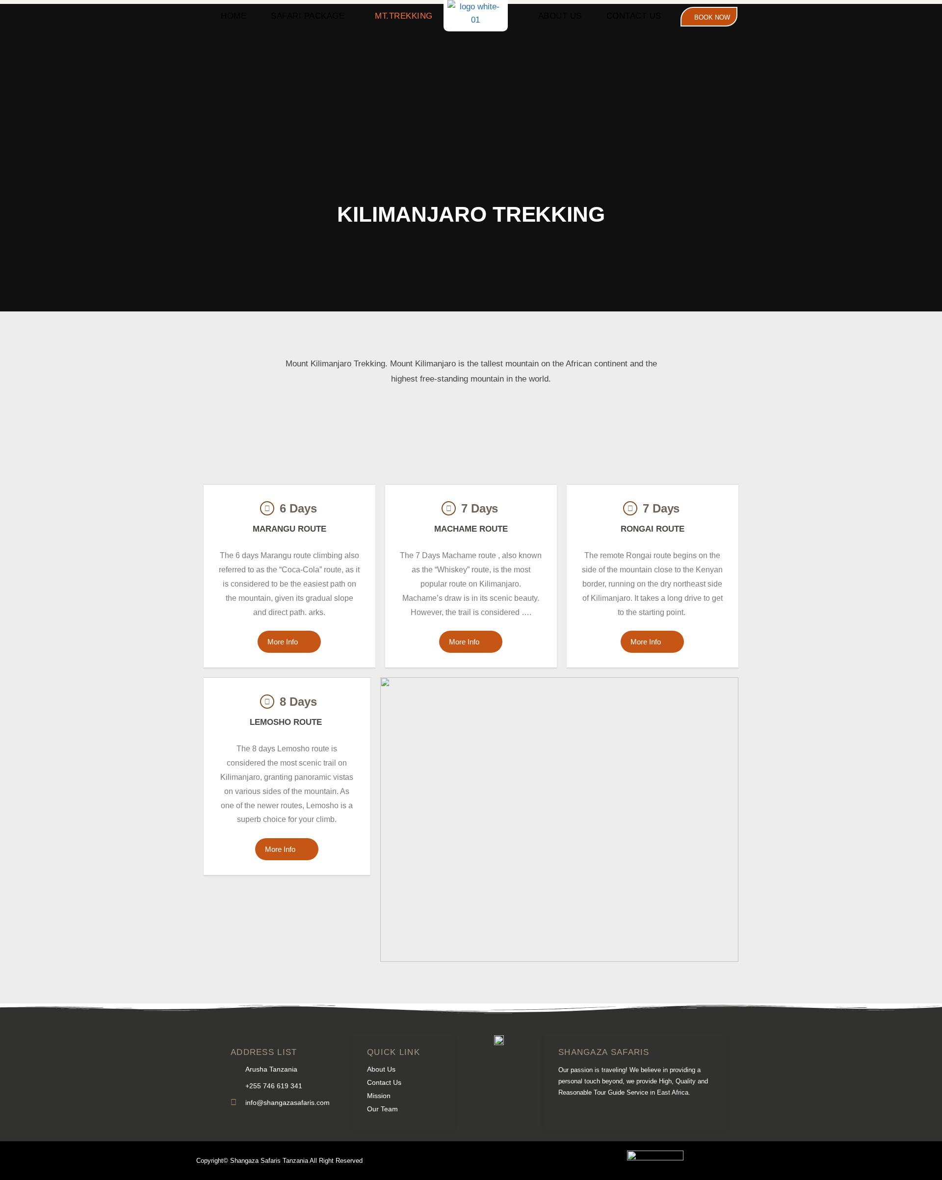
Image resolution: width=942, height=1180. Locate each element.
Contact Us (633, 16)
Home (233, 16)
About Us (560, 16)
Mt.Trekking (404, 16)
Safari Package (307, 16)
